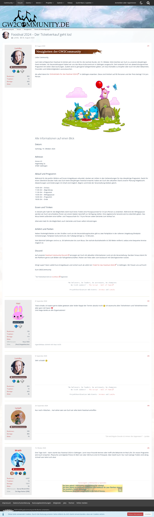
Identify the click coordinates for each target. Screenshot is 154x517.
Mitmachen (93, 483)
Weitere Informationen (135, 514)
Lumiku (16, 38)
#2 (148, 301)
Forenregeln (82, 483)
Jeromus (102, 290)
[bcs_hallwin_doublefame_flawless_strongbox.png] (92, 488)
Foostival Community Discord (56, 255)
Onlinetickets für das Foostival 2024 (63, 74)
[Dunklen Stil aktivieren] (141, 3)
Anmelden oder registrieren (125, 3)
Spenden (103, 483)
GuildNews (55, 277)
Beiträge (9, 81)
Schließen (148, 514)
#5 (148, 448)
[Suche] (148, 3)
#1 (148, 46)
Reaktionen (10, 76)
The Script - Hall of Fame (100, 285)
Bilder (9, 84)
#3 (148, 356)
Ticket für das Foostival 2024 (103, 265)
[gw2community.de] (77, 18)
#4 (148, 405)
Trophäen (10, 79)
